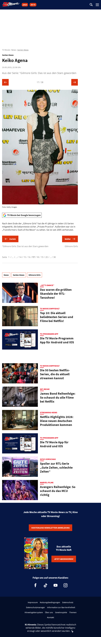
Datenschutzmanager (35, 607)
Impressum (33, 602)
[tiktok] (45, 585)
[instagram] (65, 585)
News (13, 50)
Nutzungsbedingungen (50, 602)
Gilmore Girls (35, 275)
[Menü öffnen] (97, 4)
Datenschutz (67, 602)
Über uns (49, 612)
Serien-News (23, 50)
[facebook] (35, 585)
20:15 (33, 4)
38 (54, 257)
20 (46, 257)
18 (37, 257)
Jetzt (25, 4)
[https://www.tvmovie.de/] (11, 4)
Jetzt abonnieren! (63, 559)
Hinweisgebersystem (34, 612)
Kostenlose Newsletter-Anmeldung (50, 527)
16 (29, 257)
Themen (73, 612)
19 (42, 257)
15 (25, 257)
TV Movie (6, 50)
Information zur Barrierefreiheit (61, 607)
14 (20, 257)
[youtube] (55, 585)
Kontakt (50, 617)
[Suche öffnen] (91, 4)
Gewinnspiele (61, 612)
